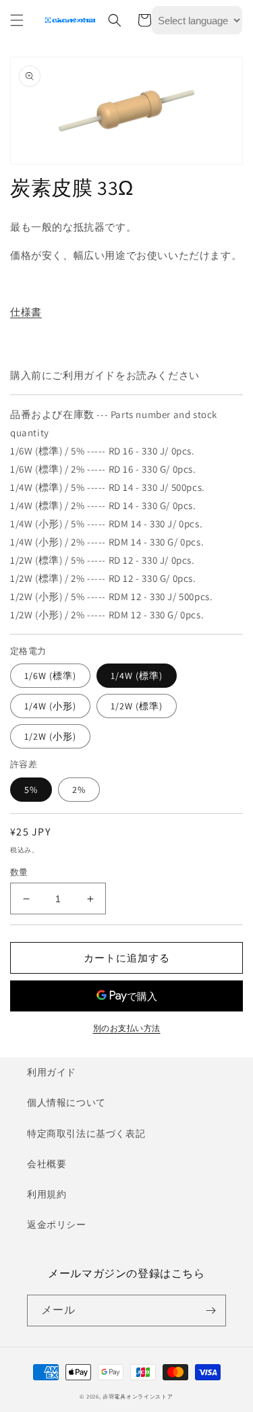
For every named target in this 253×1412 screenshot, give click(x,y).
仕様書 (26, 311)
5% (31, 790)
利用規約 (46, 1194)
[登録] (210, 1310)
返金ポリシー (56, 1224)
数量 (19, 872)
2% (79, 790)
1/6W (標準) (50, 676)
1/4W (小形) (50, 706)
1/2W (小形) (50, 736)
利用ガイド (51, 1072)
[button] (17, 20)
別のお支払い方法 (127, 1028)
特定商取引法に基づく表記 (86, 1133)
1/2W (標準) (137, 706)
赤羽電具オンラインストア (138, 1396)
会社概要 (46, 1164)
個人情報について (66, 1102)
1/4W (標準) (137, 676)
